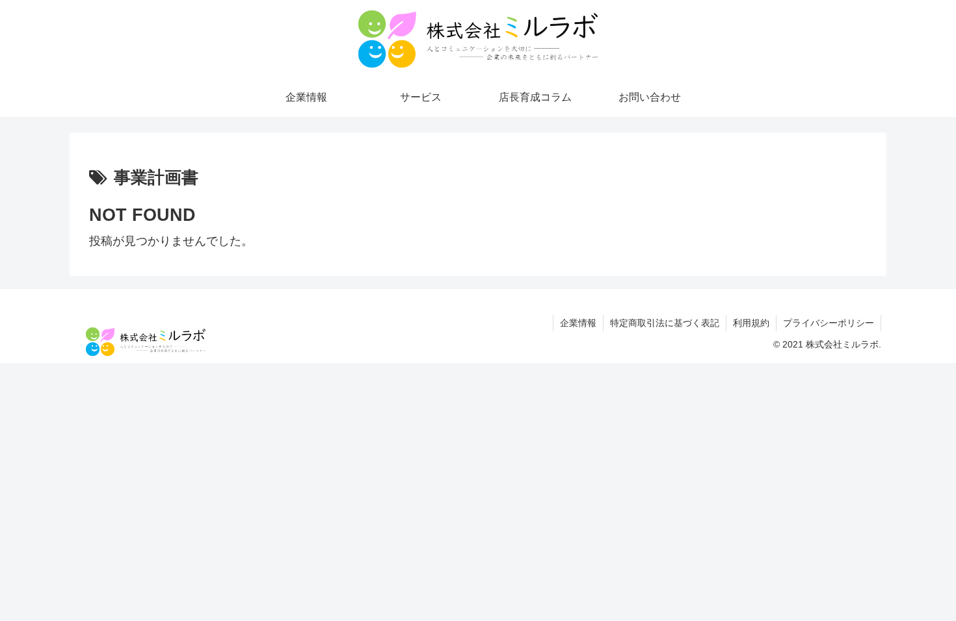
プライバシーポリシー (828, 323)
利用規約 (751, 323)
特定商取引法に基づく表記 (664, 323)
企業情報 (578, 323)
